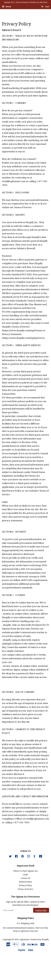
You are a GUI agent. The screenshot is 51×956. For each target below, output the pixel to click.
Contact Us (25, 878)
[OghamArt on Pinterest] (22, 857)
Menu (8, 7)
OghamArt (24, 939)
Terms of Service (25, 889)
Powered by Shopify (39, 939)
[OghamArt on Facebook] (16, 857)
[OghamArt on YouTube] (40, 857)
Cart (46, 7)
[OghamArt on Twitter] (10, 857)
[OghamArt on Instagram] (28, 857)
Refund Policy (25, 882)
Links (25, 875)
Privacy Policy (25, 885)
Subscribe (41, 910)
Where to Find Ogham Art (25, 871)
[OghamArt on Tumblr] (34, 857)
